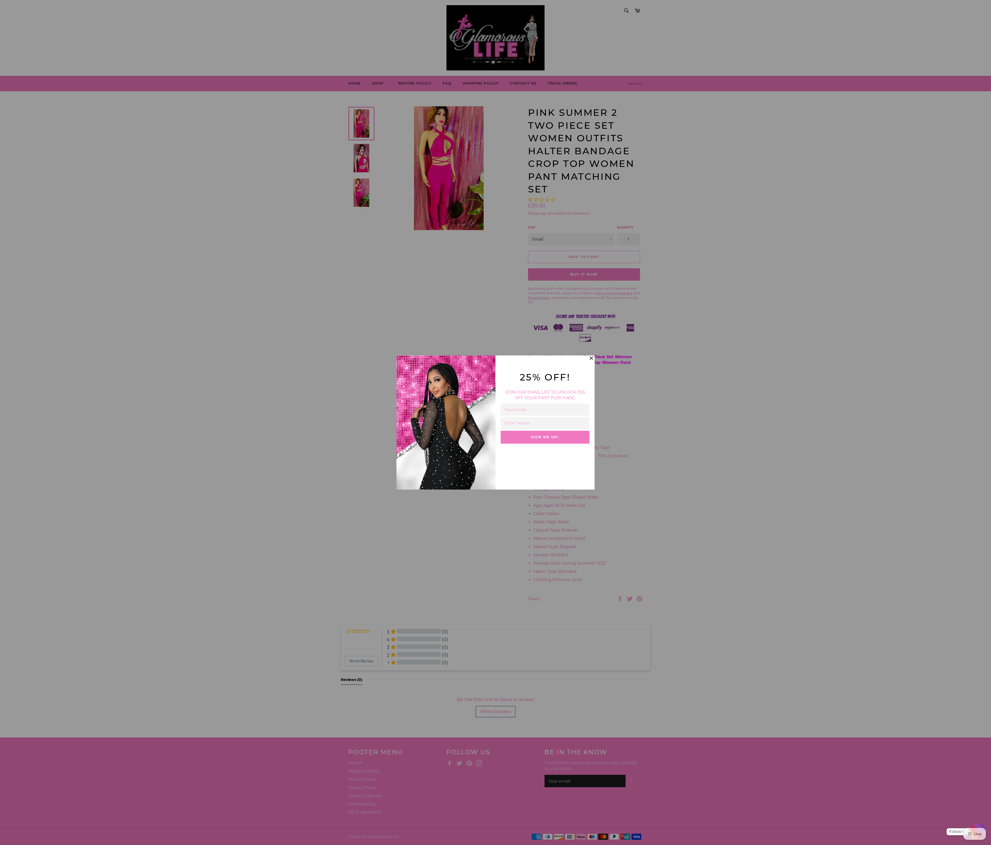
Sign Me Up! (545, 437)
